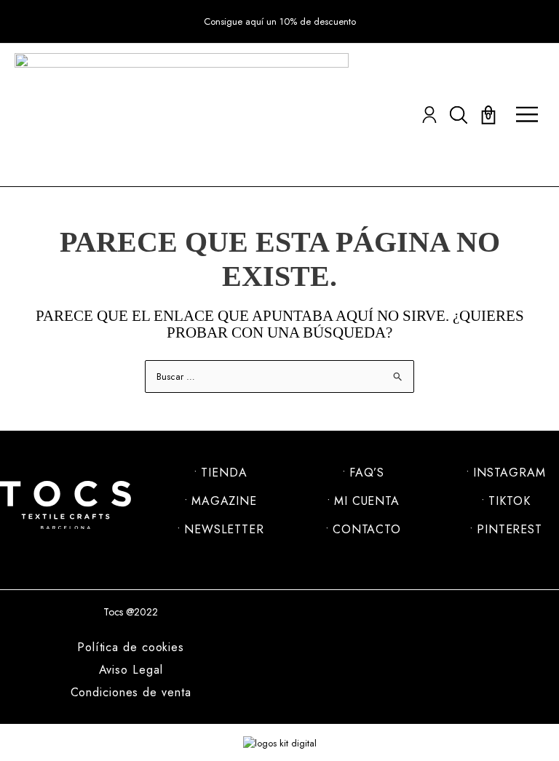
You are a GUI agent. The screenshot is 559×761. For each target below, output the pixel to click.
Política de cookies (130, 647)
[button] (279, 22)
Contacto (367, 529)
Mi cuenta (367, 501)
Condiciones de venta (131, 692)
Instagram (509, 473)
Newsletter (224, 529)
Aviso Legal (131, 670)
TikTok (509, 501)
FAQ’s (367, 473)
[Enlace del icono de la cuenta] (429, 115)
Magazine (224, 501)
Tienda (224, 473)
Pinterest (509, 529)
